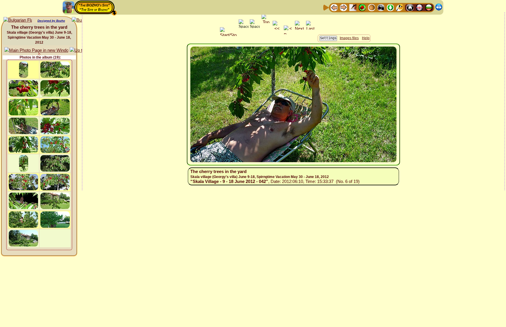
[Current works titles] (371, 7)
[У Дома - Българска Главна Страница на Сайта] (428, 7)
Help (366, 38)
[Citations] (362, 7)
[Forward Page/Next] (343, 7)
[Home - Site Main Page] (409, 7)
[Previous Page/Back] (334, 7)
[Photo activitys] (380, 7)
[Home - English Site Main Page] (419, 7)
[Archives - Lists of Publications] (352, 7)
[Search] (399, 7)
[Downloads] (390, 7)
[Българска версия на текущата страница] (18, 20)
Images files (349, 38)
